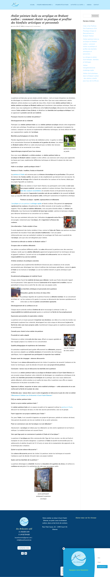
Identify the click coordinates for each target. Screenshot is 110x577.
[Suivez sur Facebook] (22, 553)
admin (14, 26)
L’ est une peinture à (26, 203)
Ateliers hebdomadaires (44, 5)
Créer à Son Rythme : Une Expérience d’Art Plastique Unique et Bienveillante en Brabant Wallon (90, 31)
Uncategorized (28, 26)
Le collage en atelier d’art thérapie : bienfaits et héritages (91, 59)
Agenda (89, 5)
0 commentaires (37, 26)
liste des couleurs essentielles (30, 191)
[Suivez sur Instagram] (25, 553)
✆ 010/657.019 (24, 532)
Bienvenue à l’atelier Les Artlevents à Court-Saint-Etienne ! (31, 395)
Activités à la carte (77, 5)
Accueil (32, 5)
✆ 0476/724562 (24, 535)
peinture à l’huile (18, 174)
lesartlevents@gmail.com (23, 538)
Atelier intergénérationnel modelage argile (89, 67)
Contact (96, 5)
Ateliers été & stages (61, 5)
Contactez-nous (24, 548)
